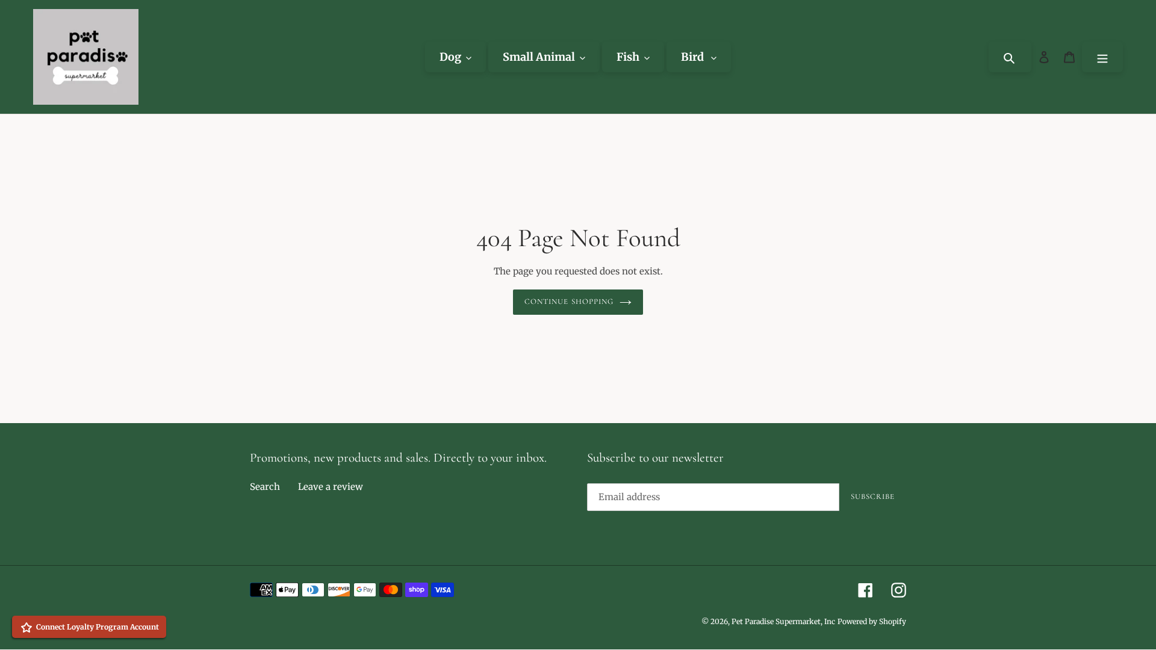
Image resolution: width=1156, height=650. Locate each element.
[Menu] (1102, 57)
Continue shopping (569, 301)
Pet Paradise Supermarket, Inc (783, 621)
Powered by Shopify (871, 621)
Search (265, 486)
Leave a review (330, 486)
